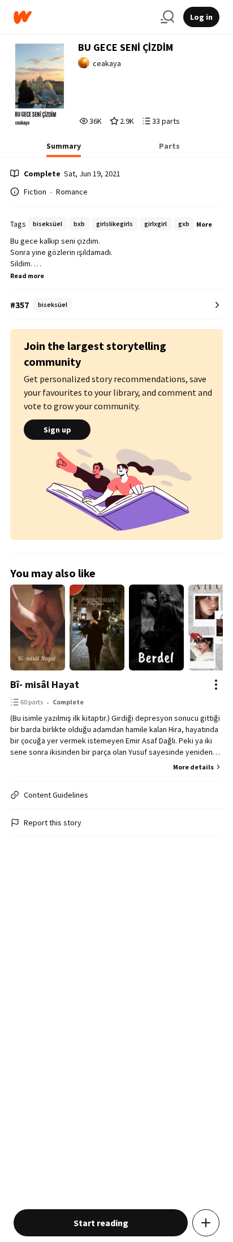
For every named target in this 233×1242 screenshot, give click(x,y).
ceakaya (107, 63)
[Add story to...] (205, 1222)
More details (193, 767)
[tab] (63, 149)
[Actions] (216, 684)
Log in (201, 17)
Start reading (101, 1222)
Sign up (57, 430)
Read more (27, 275)
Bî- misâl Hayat (44, 684)
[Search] (167, 17)
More (204, 224)
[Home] (83, 17)
